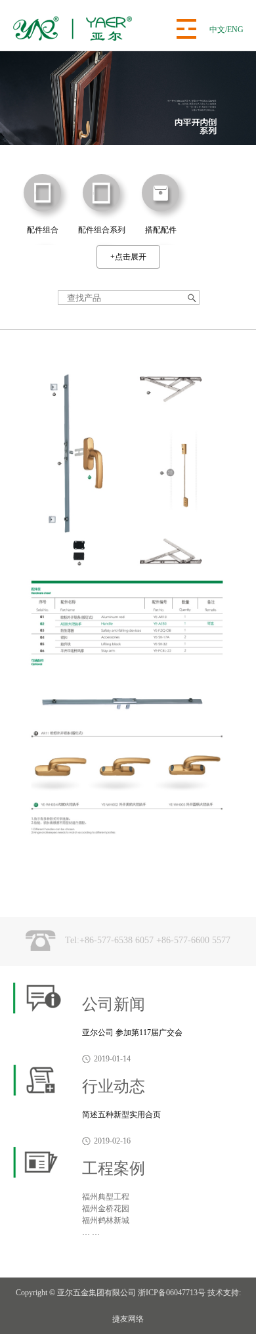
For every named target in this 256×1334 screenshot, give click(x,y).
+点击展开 (128, 256)
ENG (235, 29)
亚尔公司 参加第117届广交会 (132, 1032)
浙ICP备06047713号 (171, 1292)
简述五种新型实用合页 (121, 1114)
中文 (217, 29)
